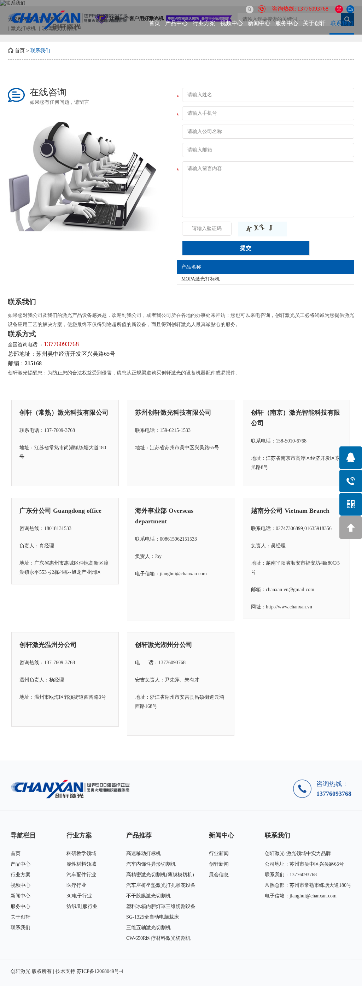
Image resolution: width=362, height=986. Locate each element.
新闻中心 (259, 23)
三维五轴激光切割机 (148, 927)
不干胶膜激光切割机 (148, 895)
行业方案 (204, 23)
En (350, 9)
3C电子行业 (79, 895)
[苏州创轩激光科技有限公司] (72, 789)
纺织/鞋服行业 (82, 906)
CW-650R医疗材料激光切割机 (158, 938)
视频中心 (231, 23)
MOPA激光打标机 (200, 279)
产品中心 (176, 23)
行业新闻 (219, 853)
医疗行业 (76, 885)
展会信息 (219, 874)
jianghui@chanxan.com (313, 895)
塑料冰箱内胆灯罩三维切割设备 (160, 906)
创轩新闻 (219, 864)
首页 (154, 23)
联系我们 (342, 23)
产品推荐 (139, 835)
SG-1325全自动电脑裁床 (152, 917)
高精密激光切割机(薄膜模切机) (160, 874)
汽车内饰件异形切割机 (151, 864)
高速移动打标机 (143, 853)
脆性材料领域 (81, 864)
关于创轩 (314, 23)
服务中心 (286, 23)
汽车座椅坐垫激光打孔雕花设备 (160, 885)
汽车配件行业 (81, 874)
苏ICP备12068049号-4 (100, 971)
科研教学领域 (81, 853)
